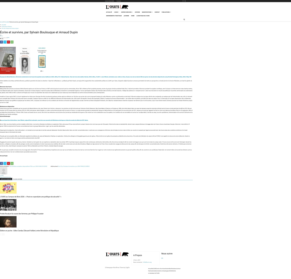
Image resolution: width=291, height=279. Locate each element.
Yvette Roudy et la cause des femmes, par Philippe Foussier (21, 214)
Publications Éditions (7, 26)
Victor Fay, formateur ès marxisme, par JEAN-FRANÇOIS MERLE (73, 166)
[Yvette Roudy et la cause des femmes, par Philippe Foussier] (96, 205)
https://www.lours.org (5, 177)
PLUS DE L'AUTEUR (17, 179)
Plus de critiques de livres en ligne (10, 28)
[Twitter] (185, 1)
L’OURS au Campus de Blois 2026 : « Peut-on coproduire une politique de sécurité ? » (30, 197)
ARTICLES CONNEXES (6, 179)
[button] (184, 19)
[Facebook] (183, 1)
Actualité (7, 22)
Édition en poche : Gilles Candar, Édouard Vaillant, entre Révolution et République (29, 231)
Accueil (2, 22)
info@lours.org (147, 262)
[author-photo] (3, 174)
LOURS (1, 36)
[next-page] (3, 234)
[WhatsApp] (11, 42)
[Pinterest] (8, 42)
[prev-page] (1, 234)
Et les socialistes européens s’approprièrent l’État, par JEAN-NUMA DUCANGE (28, 166)
